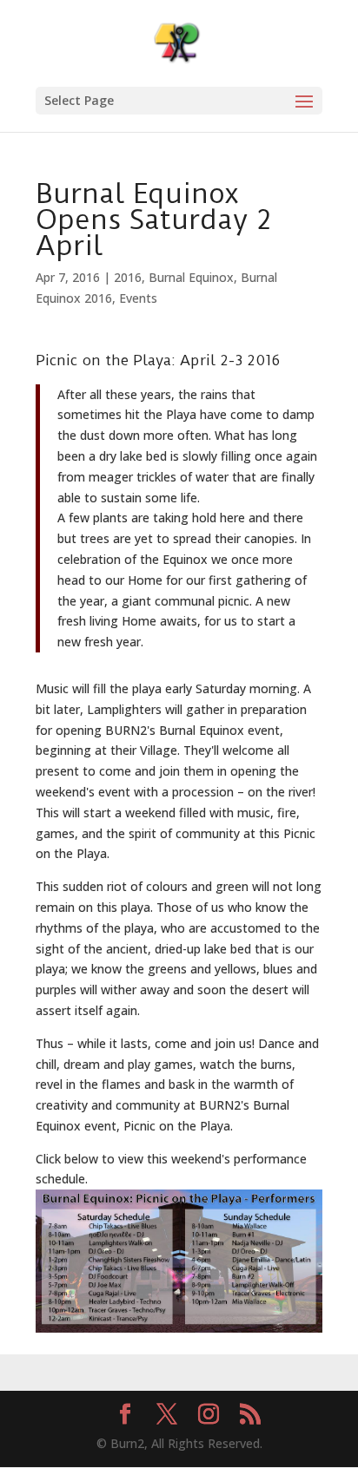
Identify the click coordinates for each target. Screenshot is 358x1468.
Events (138, 298)
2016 (128, 277)
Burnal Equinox (191, 277)
